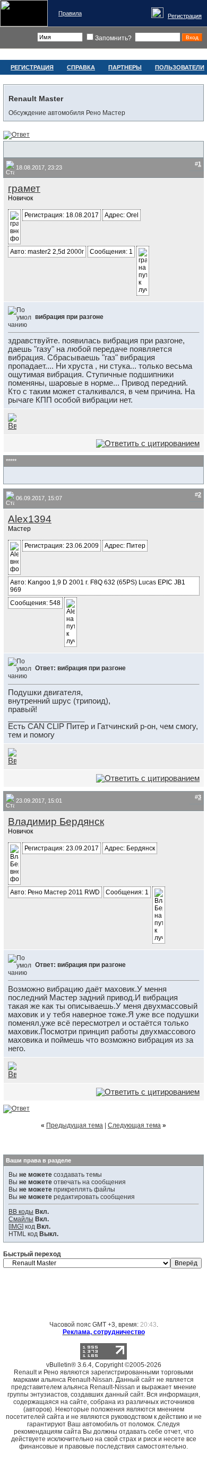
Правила (70, 13)
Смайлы (20, 1219)
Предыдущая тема (74, 1125)
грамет (24, 188)
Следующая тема (134, 1125)
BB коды (20, 1211)
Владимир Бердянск (56, 821)
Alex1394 (29, 519)
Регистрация (185, 16)
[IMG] (15, 1226)
